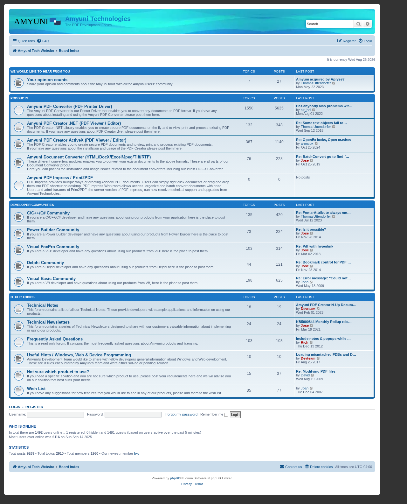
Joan (304, 282)
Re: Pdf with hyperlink (314, 246)
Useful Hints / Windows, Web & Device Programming (79, 355)
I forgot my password (181, 414)
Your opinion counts (47, 79)
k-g (137, 453)
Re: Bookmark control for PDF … (323, 262)
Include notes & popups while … (323, 338)
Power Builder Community (53, 230)
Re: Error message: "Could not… (323, 278)
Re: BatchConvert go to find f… (322, 156)
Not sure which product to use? (58, 371)
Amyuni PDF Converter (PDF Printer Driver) (69, 106)
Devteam (308, 309)
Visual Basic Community (51, 278)
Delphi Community (45, 262)
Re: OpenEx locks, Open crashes (323, 140)
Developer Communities (32, 204)
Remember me (212, 414)
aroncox (307, 143)
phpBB (175, 478)
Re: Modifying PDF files (315, 371)
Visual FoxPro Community (53, 246)
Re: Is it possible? (311, 229)
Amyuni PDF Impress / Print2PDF (60, 177)
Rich (304, 342)
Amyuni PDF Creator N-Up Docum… (326, 305)
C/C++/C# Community (48, 213)
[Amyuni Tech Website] (37, 20)
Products (19, 98)
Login (14, 407)
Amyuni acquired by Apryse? (320, 79)
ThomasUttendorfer (316, 83)
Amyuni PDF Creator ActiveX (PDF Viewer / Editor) (76, 140)
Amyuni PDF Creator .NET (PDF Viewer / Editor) (74, 123)
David (305, 375)
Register (34, 407)
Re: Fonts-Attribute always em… (323, 212)
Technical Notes (42, 305)
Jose (305, 160)
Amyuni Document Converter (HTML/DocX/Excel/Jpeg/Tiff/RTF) (89, 157)
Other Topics (22, 297)
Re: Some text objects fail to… (321, 123)
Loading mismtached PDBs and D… (326, 354)
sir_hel (306, 110)
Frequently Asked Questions (55, 339)
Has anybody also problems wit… (324, 106)
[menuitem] (43, 41)
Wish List (36, 388)
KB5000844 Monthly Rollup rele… (324, 322)
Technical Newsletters (48, 322)
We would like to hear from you (40, 71)
